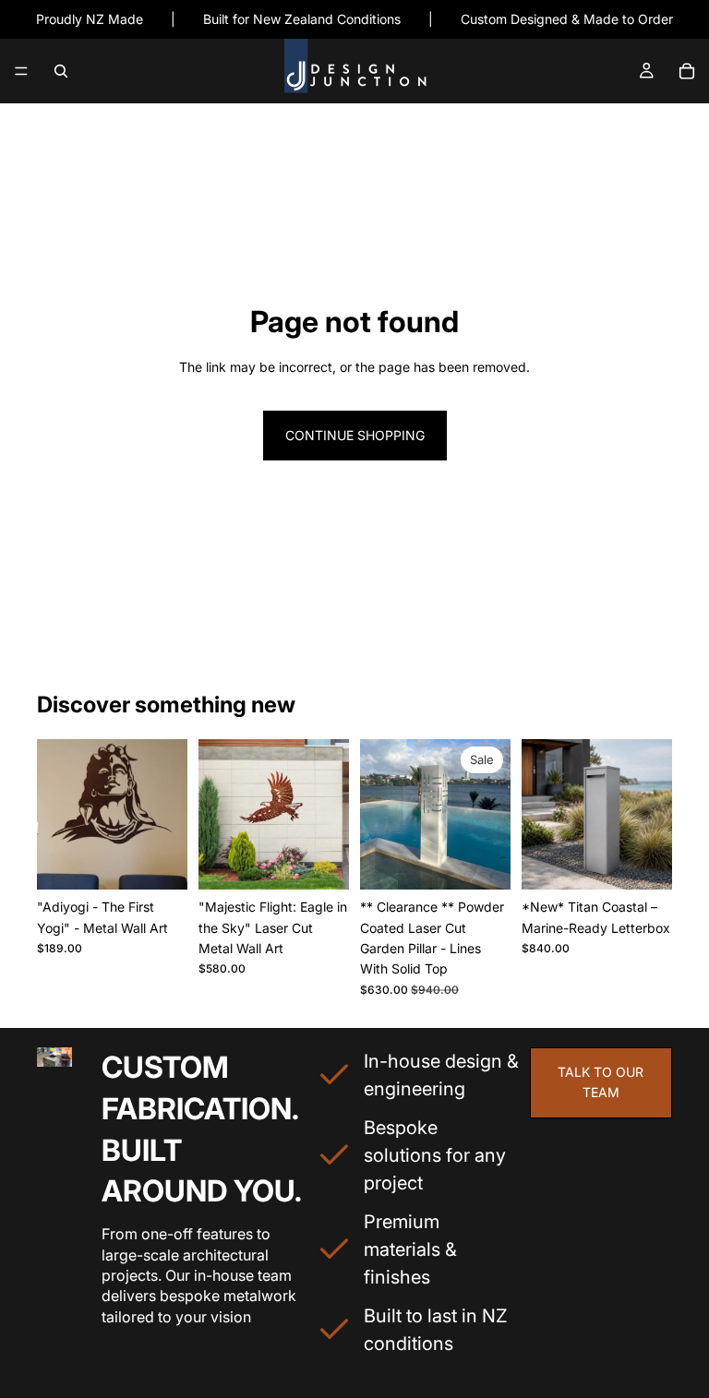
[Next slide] (167, 815)
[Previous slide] (57, 815)
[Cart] (687, 71)
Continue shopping (355, 435)
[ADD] (482, 861)
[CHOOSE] (158, 861)
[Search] (61, 71)
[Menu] (21, 72)
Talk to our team (600, 1082)
